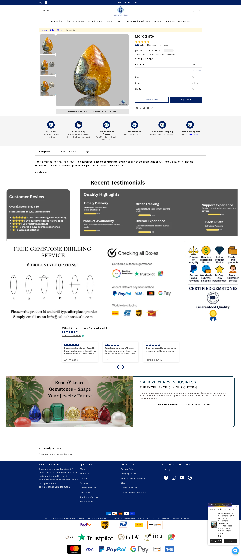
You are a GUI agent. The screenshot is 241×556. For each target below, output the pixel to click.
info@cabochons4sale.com (56, 486)
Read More (41, 172)
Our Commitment (89, 497)
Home (44, 30)
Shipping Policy (128, 473)
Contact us (85, 478)
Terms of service (143, 518)
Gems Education (88, 487)
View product (216, 541)
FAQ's (82, 469)
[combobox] (66, 11)
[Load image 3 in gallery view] (48, 86)
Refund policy (129, 518)
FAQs (86, 151)
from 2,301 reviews (71, 335)
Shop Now (85, 492)
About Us (84, 473)
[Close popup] (236, 506)
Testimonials (86, 501)
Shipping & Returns (67, 151)
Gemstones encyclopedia (134, 492)
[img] (122, 332)
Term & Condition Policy (133, 478)
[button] (200, 11)
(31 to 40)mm (56, 30)
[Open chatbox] (235, 550)
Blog (123, 483)
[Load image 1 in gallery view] (48, 44)
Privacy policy (176, 518)
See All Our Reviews (168, 404)
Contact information (161, 518)
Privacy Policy (127, 469)
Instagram (193, 134)
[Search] (90, 11)
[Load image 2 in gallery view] (48, 65)
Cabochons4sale (62, 518)
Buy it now (186, 99)
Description (44, 151)
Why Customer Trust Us (197, 404)
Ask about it (230, 541)
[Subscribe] (199, 470)
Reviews (84, 483)
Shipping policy (190, 518)
